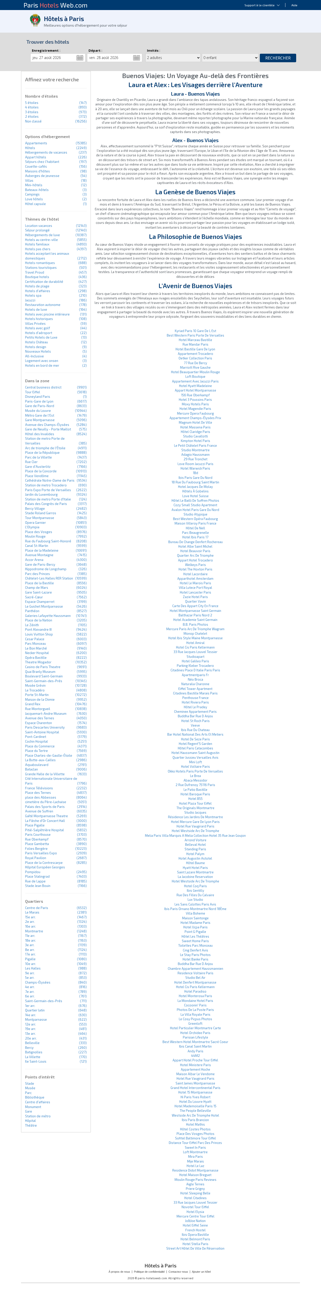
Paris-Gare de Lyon (39, 401)
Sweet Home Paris (195, 941)
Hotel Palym (195, 854)
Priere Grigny (195, 1189)
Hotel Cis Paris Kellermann (195, 647)
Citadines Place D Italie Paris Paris (195, 670)
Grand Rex (32, 704)
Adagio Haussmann (195, 455)
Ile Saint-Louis (35, 1061)
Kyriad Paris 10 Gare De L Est (195, 331)
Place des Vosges (38, 532)
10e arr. (30, 964)
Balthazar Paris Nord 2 (195, 615)
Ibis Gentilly (195, 890)
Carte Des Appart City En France (195, 606)
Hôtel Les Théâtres (195, 936)
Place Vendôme (37, 476)
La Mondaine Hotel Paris (195, 1001)
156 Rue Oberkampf (195, 395)
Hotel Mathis (195, 1124)
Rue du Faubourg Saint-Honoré (48, 541)
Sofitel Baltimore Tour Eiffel (195, 1138)
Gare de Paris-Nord (39, 406)
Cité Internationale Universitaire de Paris (51, 781)
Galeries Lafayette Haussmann (48, 616)
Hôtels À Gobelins (195, 491)
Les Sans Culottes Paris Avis (195, 904)
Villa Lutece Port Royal (195, 588)
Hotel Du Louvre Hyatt (195, 1102)
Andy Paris (195, 1051)
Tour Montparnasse (39, 518)
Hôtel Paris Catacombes (195, 748)
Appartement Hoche (195, 1069)
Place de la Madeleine (41, 550)
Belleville (32, 1043)
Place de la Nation (38, 620)
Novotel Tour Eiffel (195, 1207)
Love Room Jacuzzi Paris (195, 464)
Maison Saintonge (195, 918)
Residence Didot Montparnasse (195, 1170)
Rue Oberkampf (36, 839)
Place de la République (42, 452)
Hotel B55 (195, 799)
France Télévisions (39, 788)
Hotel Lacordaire (195, 574)
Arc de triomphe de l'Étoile (45, 448)
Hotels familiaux (37, 244)
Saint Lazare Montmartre (195, 872)
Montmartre (34, 931)
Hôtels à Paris (64, 18)
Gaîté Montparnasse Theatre (46, 816)
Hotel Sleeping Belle (195, 1193)
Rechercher (278, 58)
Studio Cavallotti (195, 436)
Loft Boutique (195, 376)
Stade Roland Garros (40, 513)
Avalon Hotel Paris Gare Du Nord (195, 510)
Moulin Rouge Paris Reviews (195, 1180)
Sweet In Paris (195, 1147)
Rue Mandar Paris (195, 344)
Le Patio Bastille (195, 790)
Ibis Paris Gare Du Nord (195, 478)
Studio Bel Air (195, 978)
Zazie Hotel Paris (195, 597)
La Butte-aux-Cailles (40, 760)
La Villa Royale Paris (195, 1014)
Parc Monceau (35, 643)
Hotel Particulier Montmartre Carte (195, 1028)
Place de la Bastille (39, 583)
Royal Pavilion (35, 858)
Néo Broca (195, 679)
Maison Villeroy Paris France (195, 523)
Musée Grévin (35, 685)
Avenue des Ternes (39, 718)
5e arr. (29, 978)
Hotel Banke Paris (195, 959)
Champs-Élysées (37, 982)
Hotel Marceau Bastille (195, 340)
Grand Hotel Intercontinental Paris (195, 1088)
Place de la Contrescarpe (44, 863)
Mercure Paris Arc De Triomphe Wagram (195, 629)
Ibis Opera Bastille (195, 1235)
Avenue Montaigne (39, 555)
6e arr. (30, 996)
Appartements (36, 143)
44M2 (195, 1056)
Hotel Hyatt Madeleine (195, 386)
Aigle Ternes (195, 1184)
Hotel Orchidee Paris (195, 1033)
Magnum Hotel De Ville (195, 422)
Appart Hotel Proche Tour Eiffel (195, 1060)
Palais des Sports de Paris (45, 807)
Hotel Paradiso (195, 991)
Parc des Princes (37, 574)
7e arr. (29, 992)
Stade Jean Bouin (37, 886)
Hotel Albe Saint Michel (195, 546)
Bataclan (31, 769)
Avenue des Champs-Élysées (47, 425)
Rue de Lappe (35, 881)
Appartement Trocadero (195, 354)
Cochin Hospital (36, 741)
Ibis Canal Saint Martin (195, 1046)
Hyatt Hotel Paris (195, 868)
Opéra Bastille (36, 658)
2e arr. (30, 922)
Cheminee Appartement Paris (195, 712)
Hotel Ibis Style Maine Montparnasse (195, 638)
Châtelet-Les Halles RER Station (49, 578)
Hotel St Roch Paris (195, 721)
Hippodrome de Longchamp (45, 569)
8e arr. (30, 950)
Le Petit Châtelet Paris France (195, 445)
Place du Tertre (36, 751)
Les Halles (33, 968)
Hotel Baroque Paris (195, 794)
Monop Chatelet (195, 633)
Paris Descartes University (45, 727)
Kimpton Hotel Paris (195, 441)
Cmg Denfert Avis (195, 950)
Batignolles (33, 1052)
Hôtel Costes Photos (195, 1129)
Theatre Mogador (38, 662)
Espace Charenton (38, 723)
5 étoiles (31, 103)
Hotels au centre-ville (41, 240)
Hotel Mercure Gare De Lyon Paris (195, 822)
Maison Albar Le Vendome (195, 1074)
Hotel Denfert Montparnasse (195, 982)
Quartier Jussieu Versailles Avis (195, 757)
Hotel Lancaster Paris (195, 592)
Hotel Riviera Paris (195, 702)
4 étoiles (32, 107)
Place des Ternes (38, 793)
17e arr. (30, 954)
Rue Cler (31, 462)
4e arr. (30, 987)
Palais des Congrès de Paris (46, 504)
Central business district (43, 387)
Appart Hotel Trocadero (195, 560)
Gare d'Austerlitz (38, 467)
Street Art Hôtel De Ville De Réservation (195, 1248)
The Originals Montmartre (195, 808)
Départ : (95, 50)
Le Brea (195, 776)
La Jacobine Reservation (195, 877)
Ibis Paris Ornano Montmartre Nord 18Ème (195, 909)
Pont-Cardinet (35, 737)
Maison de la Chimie (40, 699)
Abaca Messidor (195, 780)
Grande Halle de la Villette (45, 774)
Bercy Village (35, 508)
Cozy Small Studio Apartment (195, 505)
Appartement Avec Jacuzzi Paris (195, 381)
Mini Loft (195, 762)
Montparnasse (36, 1019)
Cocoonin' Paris (195, 1005)
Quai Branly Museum (40, 672)
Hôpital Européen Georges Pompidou (45, 869)
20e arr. (31, 1038)
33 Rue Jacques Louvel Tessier (195, 652)
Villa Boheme (195, 913)
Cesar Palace (34, 639)
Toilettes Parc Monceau (195, 945)
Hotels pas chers (37, 249)
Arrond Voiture (195, 840)
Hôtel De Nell (195, 528)
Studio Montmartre (195, 450)
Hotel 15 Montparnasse (195, 1092)
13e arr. (30, 1034)
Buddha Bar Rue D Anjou (195, 716)
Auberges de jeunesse (42, 176)
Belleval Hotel (195, 845)
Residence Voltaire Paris (195, 973)
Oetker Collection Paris (195, 358)
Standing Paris (195, 849)
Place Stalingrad (37, 876)
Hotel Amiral (195, 643)
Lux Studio (195, 899)
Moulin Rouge (35, 536)
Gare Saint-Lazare (38, 592)
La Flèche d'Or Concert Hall (45, 821)
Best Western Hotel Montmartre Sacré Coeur (195, 1042)
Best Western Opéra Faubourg (195, 519)
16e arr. (30, 926)
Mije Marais (195, 1161)
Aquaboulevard (36, 765)
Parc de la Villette (38, 457)
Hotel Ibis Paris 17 (195, 537)
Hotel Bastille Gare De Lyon (195, 349)
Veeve (195, 725)
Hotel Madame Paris (195, 923)
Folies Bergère (36, 849)
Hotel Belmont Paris (195, 1239)
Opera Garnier (35, 523)
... (79, 57)
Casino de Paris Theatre (42, 667)
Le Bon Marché (36, 648)
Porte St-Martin (37, 695)
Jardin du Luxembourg (41, 494)
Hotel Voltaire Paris (195, 766)
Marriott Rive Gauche (195, 367)
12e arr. (30, 1024)
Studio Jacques (195, 812)
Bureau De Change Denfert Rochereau (195, 542)
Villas (29, 180)
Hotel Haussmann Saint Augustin (195, 753)
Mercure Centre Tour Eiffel (195, 1216)
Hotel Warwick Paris (195, 468)
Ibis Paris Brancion (195, 1120)
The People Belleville (195, 1111)
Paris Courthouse (38, 834)
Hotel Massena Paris (195, 427)
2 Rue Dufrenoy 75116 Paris (195, 785)
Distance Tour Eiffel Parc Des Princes (195, 1143)
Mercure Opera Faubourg (195, 413)
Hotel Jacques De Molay (195, 487)
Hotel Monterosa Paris (195, 996)
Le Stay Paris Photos (195, 955)
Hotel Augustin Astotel (195, 858)
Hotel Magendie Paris (195, 409)
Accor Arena (34, 560)
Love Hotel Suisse (195, 496)
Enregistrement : (46, 50)
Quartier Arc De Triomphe (195, 555)
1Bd (195, 473)
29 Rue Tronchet (195, 459)
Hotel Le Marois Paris (195, 583)
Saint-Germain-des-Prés (43, 681)
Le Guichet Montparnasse (44, 606)
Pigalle (30, 959)
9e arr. (30, 973)
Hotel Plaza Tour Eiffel (195, 803)
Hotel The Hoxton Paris (195, 569)
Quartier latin (35, 1010)
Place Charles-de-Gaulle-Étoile (48, 755)
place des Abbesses (40, 797)
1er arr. (30, 1006)
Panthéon (32, 611)
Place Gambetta (37, 844)
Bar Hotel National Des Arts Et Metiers (195, 734)
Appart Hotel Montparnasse (195, 390)
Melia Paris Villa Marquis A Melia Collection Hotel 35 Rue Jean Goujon (195, 835)
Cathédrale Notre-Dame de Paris (49, 480)
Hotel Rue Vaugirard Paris (195, 826)
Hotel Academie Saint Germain (195, 620)
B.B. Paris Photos (195, 624)
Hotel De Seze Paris (195, 739)
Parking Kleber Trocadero (195, 666)
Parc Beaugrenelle (195, 533)
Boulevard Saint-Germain (44, 676)
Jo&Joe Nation (195, 1221)
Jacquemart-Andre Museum (45, 714)
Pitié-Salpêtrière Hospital (44, 830)
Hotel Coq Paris (195, 886)
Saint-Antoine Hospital (42, 732)
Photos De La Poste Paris (195, 1010)
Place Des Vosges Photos (195, 1134)
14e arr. (30, 1015)
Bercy (29, 1048)
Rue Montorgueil (37, 709)
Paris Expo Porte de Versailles (48, 490)
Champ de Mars (36, 588)
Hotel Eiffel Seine (195, 1225)
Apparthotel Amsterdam (195, 578)
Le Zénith (32, 625)
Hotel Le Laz (195, 1166)
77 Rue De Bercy (195, 363)
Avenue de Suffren (39, 811)
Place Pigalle (35, 825)
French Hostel (195, 1230)
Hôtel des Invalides (39, 434)
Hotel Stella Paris (195, 1244)
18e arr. (30, 940)
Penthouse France (195, 698)
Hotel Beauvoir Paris (195, 551)
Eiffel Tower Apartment (195, 689)
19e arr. (30, 1029)
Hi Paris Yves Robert (195, 1097)
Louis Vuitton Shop (39, 634)
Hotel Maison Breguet (195, 1175)
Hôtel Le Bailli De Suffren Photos (195, 500)
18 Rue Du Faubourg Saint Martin (195, 482)
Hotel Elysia (195, 1212)
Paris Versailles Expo (41, 853)
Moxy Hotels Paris (195, 404)
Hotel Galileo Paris (195, 661)
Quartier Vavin (195, 601)
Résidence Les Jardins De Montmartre (195, 817)
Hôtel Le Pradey (195, 707)
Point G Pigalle (195, 932)
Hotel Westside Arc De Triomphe (195, 831)
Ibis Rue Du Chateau (195, 730)
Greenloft (195, 1023)
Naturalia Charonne (195, 684)
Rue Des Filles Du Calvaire (195, 895)
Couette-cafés (36, 166)
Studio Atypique (195, 514)
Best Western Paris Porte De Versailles (195, 335)
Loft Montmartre (195, 1152)
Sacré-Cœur (34, 597)
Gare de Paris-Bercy (40, 564)
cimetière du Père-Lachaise (45, 802)
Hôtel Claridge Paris (195, 432)
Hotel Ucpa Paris (195, 927)
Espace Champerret (39, 602)
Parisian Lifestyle (195, 1037)
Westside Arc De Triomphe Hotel (195, 1115)
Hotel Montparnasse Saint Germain (195, 611)
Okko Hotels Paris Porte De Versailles (195, 771)
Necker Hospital (37, 653)
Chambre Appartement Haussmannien (195, 968)
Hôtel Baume (195, 863)
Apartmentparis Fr (195, 675)
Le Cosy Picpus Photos (195, 1019)
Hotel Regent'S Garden (195, 744)
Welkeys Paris (195, 565)
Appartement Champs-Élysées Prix (195, 418)
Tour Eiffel (32, 392)
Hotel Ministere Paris (195, 1065)
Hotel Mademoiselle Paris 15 (195, 1106)
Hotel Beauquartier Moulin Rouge (195, 372)
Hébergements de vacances (46, 152)
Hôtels (30, 148)
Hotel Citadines (195, 1198)
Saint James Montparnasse (195, 1083)
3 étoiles (31, 112)
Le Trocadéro (35, 690)
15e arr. (30, 917)
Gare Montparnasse (40, 420)
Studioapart (195, 657)
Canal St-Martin (36, 546)
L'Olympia (32, 527)
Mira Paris (195, 1156)
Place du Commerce (40, 746)
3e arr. (29, 945)
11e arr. (30, 936)
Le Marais (32, 912)
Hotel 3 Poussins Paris (195, 400)
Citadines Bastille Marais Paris (195, 693)
